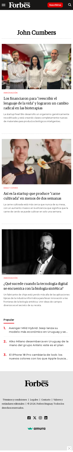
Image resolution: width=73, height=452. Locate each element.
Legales (34, 400)
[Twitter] (34, 418)
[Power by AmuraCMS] (36, 428)
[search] (69, 5)
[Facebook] (29, 418)
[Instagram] (40, 418)
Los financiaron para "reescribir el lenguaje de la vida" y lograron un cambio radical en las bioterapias (36, 103)
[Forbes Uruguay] (19, 5)
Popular (9, 319)
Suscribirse (55, 5)
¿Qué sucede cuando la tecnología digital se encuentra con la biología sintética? (36, 286)
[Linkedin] (45, 418)
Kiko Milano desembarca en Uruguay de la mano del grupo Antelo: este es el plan (38, 343)
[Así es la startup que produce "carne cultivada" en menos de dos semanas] (36, 161)
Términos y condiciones (15, 400)
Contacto (45, 400)
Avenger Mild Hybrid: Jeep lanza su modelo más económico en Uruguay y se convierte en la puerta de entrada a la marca (37, 330)
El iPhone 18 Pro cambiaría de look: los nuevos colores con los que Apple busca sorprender (37, 356)
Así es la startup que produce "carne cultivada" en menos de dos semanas (32, 196)
